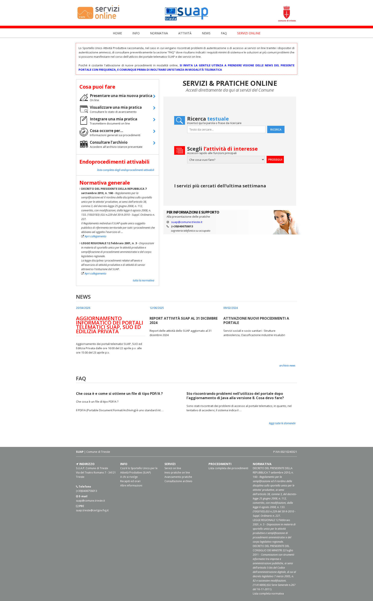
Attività (185, 33)
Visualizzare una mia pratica (116, 107)
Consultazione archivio (178, 481)
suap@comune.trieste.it (186, 222)
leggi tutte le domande (282, 423)
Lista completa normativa (268, 593)
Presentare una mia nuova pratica (121, 96)
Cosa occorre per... (106, 131)
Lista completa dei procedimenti (228, 468)
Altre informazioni (131, 485)
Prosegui (275, 159)
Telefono (84, 486)
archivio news (287, 365)
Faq (224, 33)
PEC (81, 506)
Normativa (159, 33)
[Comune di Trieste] (286, 21)
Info (136, 33)
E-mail (82, 496)
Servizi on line (172, 468)
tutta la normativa (143, 280)
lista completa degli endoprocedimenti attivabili (125, 170)
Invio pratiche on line (177, 472)
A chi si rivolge (129, 477)
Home (118, 33)
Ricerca (275, 129)
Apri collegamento (95, 236)
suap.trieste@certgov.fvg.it (92, 510)
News (206, 33)
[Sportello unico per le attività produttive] (186, 21)
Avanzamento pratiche (178, 477)
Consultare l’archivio (109, 142)
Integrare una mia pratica (113, 119)
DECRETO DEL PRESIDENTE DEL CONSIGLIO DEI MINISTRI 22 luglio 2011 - (274, 567)
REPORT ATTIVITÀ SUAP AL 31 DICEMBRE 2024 (184, 320)
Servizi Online (248, 33)
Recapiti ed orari (130, 481)
